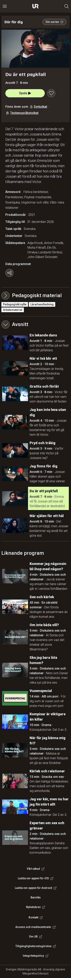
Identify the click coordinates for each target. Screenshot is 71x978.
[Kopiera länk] (9, 273)
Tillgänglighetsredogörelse (33, 946)
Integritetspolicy (33, 955)
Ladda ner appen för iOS (33, 878)
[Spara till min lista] (51, 93)
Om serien (52, 21)
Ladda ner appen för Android (33, 887)
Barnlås (36, 897)
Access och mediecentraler (33, 927)
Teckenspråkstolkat (24, 113)
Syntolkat (40, 106)
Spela (23, 93)
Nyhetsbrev (33, 907)
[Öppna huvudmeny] (4, 6)
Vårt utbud (33, 868)
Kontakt (33, 917)
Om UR (33, 936)
